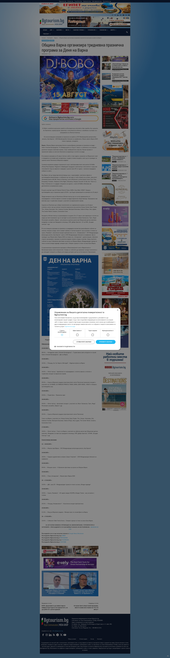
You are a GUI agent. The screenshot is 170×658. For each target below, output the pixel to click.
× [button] (117, 310)
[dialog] (85, 329)
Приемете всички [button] (105, 342)
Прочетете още (70, 326)
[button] (64, 346)
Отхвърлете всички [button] (83, 342)
